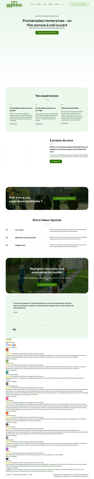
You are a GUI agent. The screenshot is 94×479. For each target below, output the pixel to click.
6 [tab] (48, 325)
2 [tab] (42, 325)
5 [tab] (46, 325)
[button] (63, 4)
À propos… (39, 4)
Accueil (32, 4)
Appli (45, 4)
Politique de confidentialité (20, 474)
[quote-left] (14, 329)
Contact (57, 4)
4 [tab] (45, 325)
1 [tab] (41, 325)
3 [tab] (44, 325)
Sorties (50, 4)
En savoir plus (49, 471)
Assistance (9, 474)
